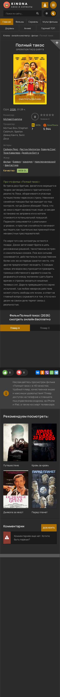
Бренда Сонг (48, 149)
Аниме (27, 28)
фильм (35, 35)
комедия (28, 161)
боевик (17, 161)
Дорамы (9, 28)
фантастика (11, 165)
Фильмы (20, 21)
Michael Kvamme (12, 119)
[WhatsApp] (52, 373)
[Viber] (47, 373)
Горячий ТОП (48, 28)
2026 (13, 109)
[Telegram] (56, 373)
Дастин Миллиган (30, 149)
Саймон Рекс (10, 149)
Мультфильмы (50, 21)
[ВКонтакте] (38, 373)
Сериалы (33, 21)
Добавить (49, 527)
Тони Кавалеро (11, 152)
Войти (45, 5)
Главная (6, 21)
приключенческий (45, 161)
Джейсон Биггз (30, 152)
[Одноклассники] (42, 373)
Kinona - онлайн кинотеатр (16, 35)
